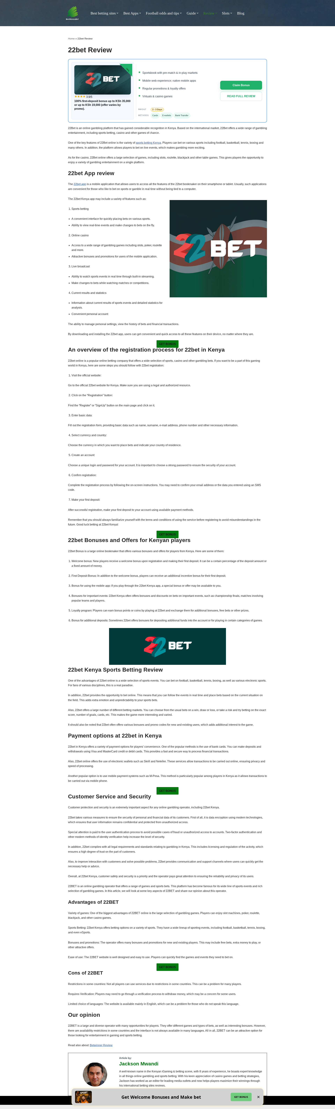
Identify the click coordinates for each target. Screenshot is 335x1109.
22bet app (80, 184)
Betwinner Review (101, 1045)
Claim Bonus (241, 85)
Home (71, 38)
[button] (117, 13)
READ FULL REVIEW (241, 96)
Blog (240, 13)
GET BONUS (241, 1097)
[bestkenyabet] (72, 13)
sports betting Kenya (148, 142)
